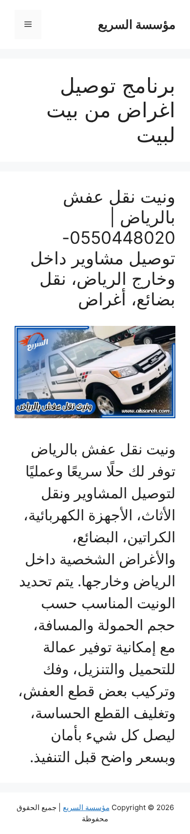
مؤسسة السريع (136, 24)
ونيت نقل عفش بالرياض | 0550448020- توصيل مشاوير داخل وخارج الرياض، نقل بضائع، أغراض (102, 247)
